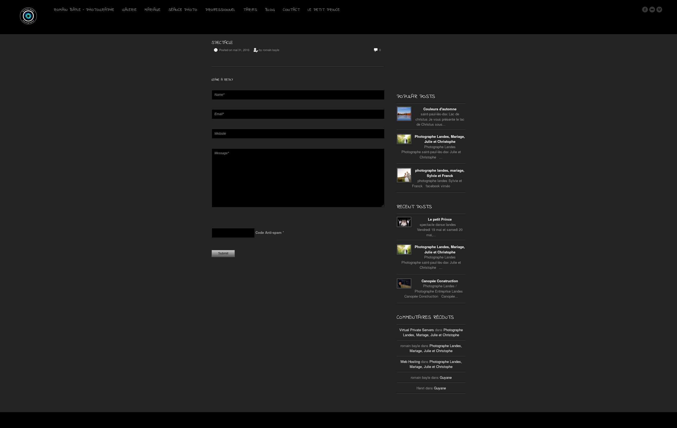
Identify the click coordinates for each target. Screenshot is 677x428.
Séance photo (182, 10)
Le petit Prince (440, 219)
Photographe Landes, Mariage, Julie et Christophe (440, 139)
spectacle (222, 42)
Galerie (129, 10)
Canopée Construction (440, 280)
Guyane (446, 377)
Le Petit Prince (324, 10)
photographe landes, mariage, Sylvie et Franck (439, 173)
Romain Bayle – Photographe (84, 10)
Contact (291, 10)
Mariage (153, 10)
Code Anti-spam (268, 232)
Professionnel (220, 10)
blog (270, 10)
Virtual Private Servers (416, 329)
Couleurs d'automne (439, 108)
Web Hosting (410, 361)
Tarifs (250, 10)
